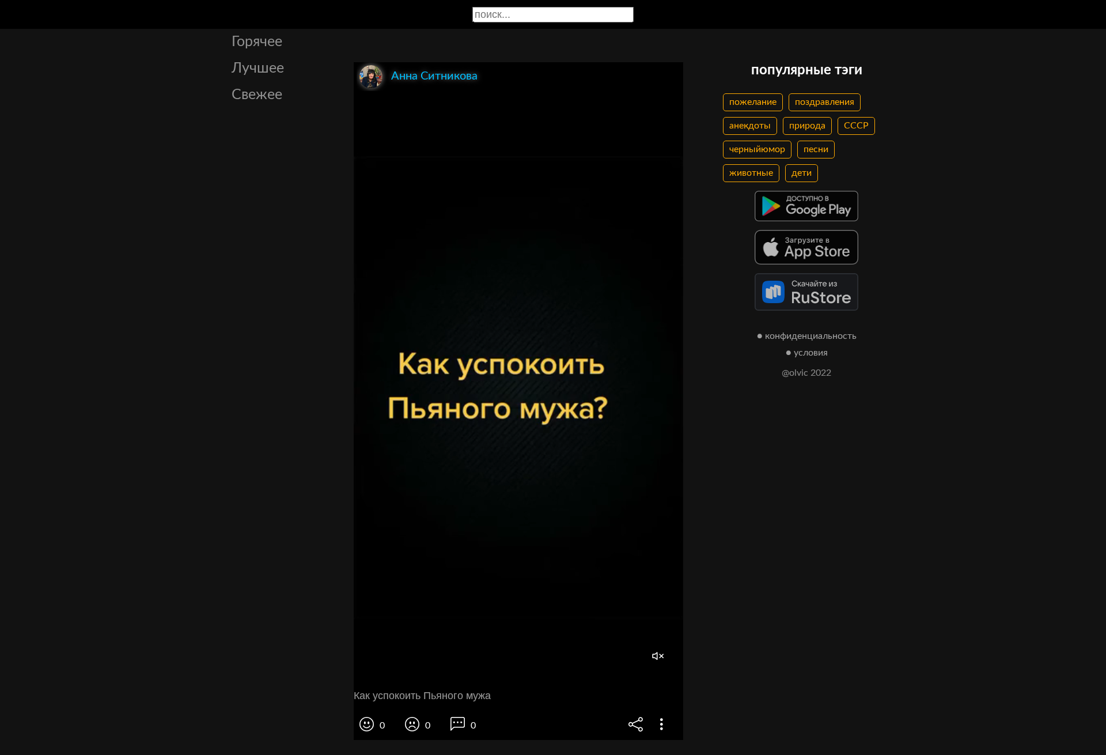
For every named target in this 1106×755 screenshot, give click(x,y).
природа (807, 125)
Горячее (257, 42)
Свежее (257, 95)
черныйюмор (757, 149)
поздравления (824, 102)
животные (751, 173)
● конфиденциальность (807, 336)
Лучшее (258, 68)
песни (816, 149)
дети (801, 173)
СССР (856, 125)
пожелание (753, 102)
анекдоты (750, 125)
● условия (807, 352)
